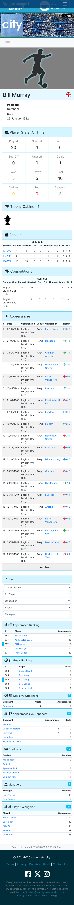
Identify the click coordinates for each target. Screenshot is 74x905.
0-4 (68, 494)
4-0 (68, 530)
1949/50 (7, 261)
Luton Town (51, 329)
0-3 (68, 400)
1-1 (68, 364)
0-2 (68, 376)
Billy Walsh (8, 826)
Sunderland (51, 483)
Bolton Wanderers (11, 728)
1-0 (68, 340)
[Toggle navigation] (7, 42)
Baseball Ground (11, 772)
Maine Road (8, 759)
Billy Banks (24, 683)
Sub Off (14, 156)
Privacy (22, 864)
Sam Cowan (9, 799)
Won (13, 172)
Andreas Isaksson (23, 640)
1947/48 (7, 256)
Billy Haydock (26, 688)
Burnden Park (9, 777)
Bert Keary (24, 675)
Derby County (52, 542)
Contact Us (60, 864)
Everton (49, 412)
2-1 (68, 483)
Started (37, 141)
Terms (10, 864)
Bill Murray (20, 644)
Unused (37, 156)
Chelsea (49, 471)
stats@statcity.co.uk (40, 892)
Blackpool (50, 340)
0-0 (68, 329)
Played (13, 141)
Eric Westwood (10, 817)
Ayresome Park (10, 768)
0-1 (68, 554)
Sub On (60, 141)
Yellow (13, 187)
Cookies (34, 864)
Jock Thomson (10, 795)
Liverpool (50, 388)
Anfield (6, 764)
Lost (60, 172)
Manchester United (12, 741)
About (46, 864)
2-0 (68, 423)
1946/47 (7, 250)
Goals (60, 156)
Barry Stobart (25, 671)
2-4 (68, 435)
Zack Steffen (21, 635)
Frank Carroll (21, 652)
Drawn (37, 172)
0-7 (68, 542)
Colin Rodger (21, 648)
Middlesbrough (53, 459)
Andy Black (8, 830)
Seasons (60, 187)
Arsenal (49, 506)
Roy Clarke (8, 834)
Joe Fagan (8, 821)
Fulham (49, 423)
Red (36, 187)
